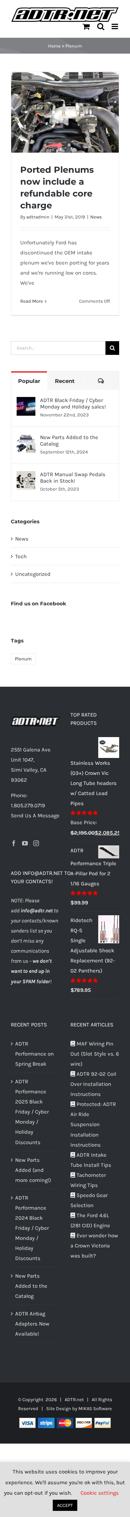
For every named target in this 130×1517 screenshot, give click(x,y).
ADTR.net (74, 1399)
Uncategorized (33, 574)
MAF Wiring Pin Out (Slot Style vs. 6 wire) (94, 1053)
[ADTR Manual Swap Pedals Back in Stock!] (26, 476)
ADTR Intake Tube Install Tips (90, 1160)
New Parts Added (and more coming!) (33, 1170)
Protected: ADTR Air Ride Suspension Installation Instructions (93, 1124)
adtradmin (37, 217)
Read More (31, 301)
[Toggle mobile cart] (86, 26)
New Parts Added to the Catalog (69, 440)
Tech (21, 556)
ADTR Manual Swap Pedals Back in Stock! (72, 477)
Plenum (23, 659)
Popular (29, 381)
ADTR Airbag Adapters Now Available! (32, 1323)
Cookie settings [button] (100, 1493)
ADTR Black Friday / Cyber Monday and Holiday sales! (73, 403)
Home (54, 46)
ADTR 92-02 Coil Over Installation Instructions (93, 1084)
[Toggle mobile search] (100, 26)
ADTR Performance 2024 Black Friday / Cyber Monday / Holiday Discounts (32, 1228)
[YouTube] (25, 843)
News (96, 217)
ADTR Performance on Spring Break (34, 1053)
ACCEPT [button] (65, 1505)
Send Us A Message (35, 815)
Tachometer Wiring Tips (88, 1180)
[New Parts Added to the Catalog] (26, 439)
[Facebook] (14, 843)
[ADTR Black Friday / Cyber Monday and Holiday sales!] (26, 402)
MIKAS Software (95, 1408)
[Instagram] (36, 843)
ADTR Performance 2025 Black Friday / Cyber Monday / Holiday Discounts (32, 1111)
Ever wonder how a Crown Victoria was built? (94, 1245)
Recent (65, 381)
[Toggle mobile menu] (115, 26)
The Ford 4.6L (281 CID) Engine (90, 1220)
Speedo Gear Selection (89, 1200)
